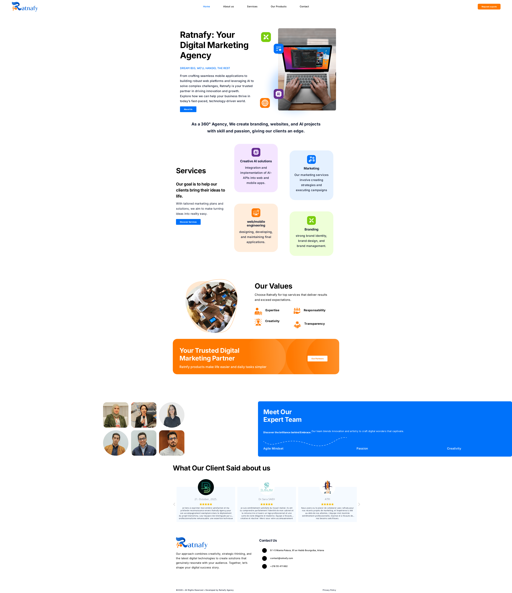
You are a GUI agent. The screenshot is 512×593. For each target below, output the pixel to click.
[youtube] (189, 577)
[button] (359, 505)
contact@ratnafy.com (281, 558)
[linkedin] (194, 577)
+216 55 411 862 (279, 566)
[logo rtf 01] (24, 3)
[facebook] (177, 577)
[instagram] (183, 577)
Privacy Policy (329, 590)
